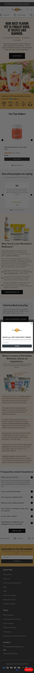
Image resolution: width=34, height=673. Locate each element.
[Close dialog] (32, 323)
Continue (17, 346)
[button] (28, 669)
